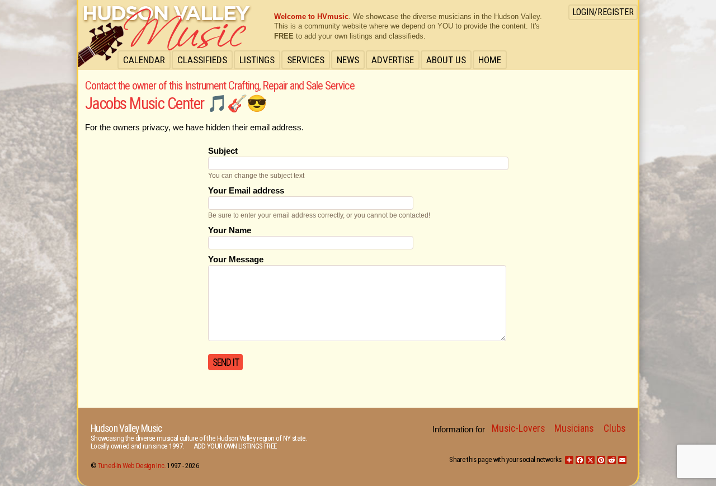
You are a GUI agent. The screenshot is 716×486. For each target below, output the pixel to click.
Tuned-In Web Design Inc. (132, 465)
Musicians (573, 428)
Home (489, 59)
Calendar (144, 59)
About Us (446, 59)
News (348, 59)
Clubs (614, 428)
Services (305, 59)
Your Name (229, 230)
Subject (223, 151)
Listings (257, 59)
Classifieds (202, 59)
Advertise (392, 59)
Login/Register (603, 12)
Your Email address (246, 190)
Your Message (235, 259)
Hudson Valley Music (126, 428)
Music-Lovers (518, 428)
